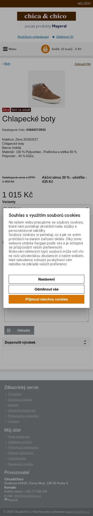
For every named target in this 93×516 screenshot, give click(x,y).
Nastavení (46, 279)
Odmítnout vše (47, 289)
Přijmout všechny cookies (46, 299)
